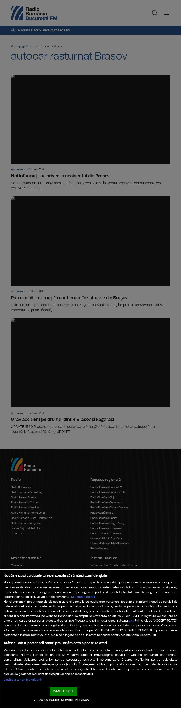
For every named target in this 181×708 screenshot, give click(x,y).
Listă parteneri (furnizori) (23, 679)
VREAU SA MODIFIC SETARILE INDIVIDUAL (62, 700)
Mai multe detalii (83, 596)
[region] (90, 638)
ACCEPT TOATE (63, 691)
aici (131, 620)
